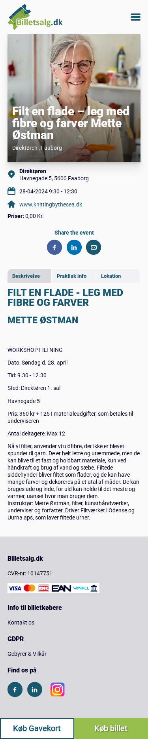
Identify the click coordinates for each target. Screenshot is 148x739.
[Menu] (136, 17)
